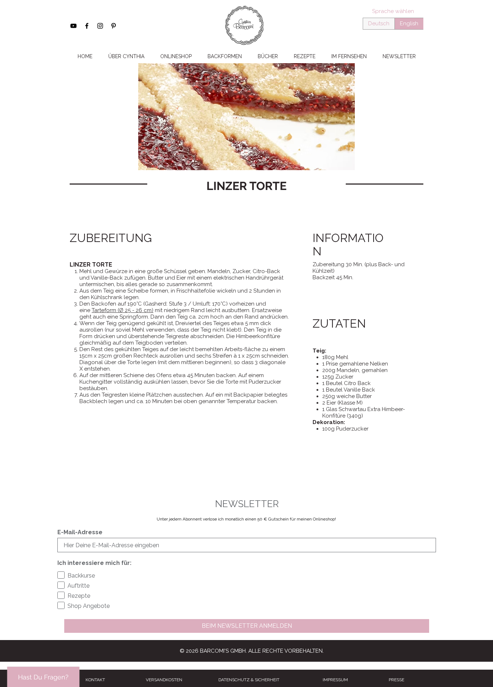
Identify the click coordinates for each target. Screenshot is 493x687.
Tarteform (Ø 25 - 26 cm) (122, 310)
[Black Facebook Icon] (87, 26)
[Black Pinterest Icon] (113, 26)
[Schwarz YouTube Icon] (73, 26)
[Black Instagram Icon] (100, 26)
